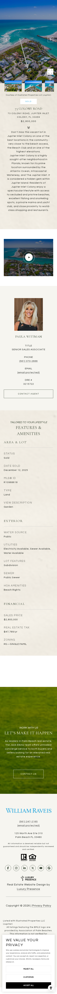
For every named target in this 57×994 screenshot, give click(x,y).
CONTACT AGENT (28, 394)
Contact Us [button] (28, 774)
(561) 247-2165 (28, 821)
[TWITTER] (33, 868)
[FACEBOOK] (8, 868)
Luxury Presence (28, 889)
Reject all (28, 969)
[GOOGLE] (49, 868)
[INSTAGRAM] (16, 868)
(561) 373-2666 (28, 361)
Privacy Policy (41, 905)
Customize (28, 977)
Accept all (28, 985)
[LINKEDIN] (24, 868)
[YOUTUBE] (41, 868)
